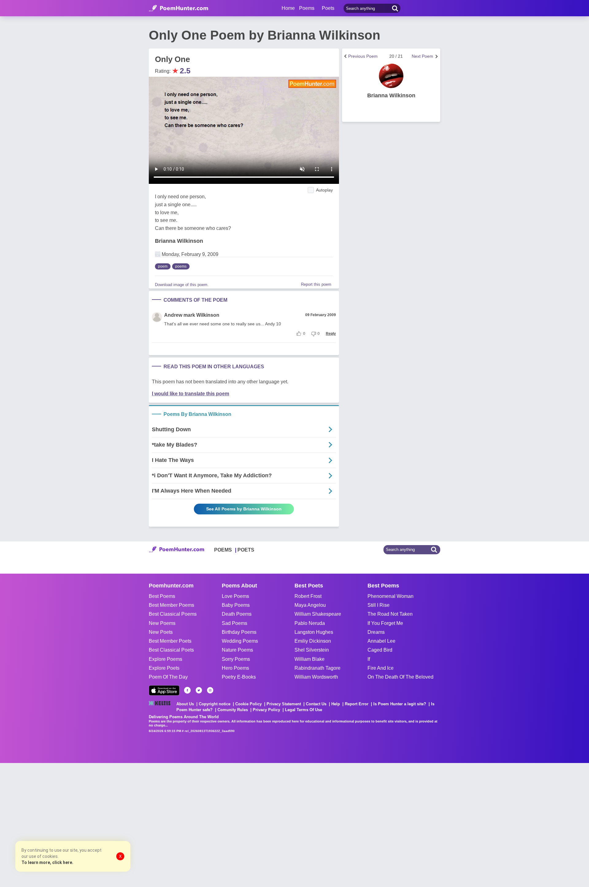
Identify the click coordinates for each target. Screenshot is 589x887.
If (369, 659)
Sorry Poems (236, 659)
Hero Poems (235, 668)
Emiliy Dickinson (312, 641)
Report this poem (316, 284)
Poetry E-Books (239, 677)
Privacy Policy (266, 709)
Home (288, 8)
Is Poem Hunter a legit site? (399, 704)
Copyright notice (214, 704)
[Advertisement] (92, 824)
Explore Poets (164, 668)
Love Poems (235, 596)
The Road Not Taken (390, 614)
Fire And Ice (381, 668)
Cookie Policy (248, 704)
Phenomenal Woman (391, 596)
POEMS (223, 549)
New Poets (161, 632)
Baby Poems (236, 605)
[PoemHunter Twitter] (198, 690)
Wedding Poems (240, 641)
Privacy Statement (284, 704)
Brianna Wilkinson (179, 241)
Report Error (356, 704)
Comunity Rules (233, 709)
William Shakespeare (317, 614)
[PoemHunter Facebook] (187, 690)
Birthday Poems (239, 632)
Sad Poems (234, 623)
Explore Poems (165, 659)
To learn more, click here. (47, 862)
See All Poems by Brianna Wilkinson (244, 508)
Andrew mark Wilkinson (191, 315)
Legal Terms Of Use (303, 709)
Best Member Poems (171, 605)
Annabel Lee (381, 641)
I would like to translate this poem (190, 393)
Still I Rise (379, 605)
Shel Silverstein (311, 650)
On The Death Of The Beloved (400, 677)
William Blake (309, 659)
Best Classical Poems (173, 614)
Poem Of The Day (168, 677)
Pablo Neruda (309, 623)
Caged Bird (380, 650)
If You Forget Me (385, 623)
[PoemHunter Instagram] (210, 690)
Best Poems (162, 596)
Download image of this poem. (182, 284)
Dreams (376, 632)
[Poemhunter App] (164, 690)
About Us (185, 704)
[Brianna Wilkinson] (391, 76)
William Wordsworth (316, 677)
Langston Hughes (313, 632)
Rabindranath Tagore (317, 668)
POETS (245, 549)
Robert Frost (307, 596)
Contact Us (316, 704)
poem (162, 266)
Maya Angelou (310, 605)
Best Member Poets (170, 641)
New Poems (162, 623)
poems (181, 266)
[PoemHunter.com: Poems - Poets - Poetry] (178, 8)
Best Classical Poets (171, 650)
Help (335, 704)
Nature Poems (237, 650)
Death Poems (237, 614)
